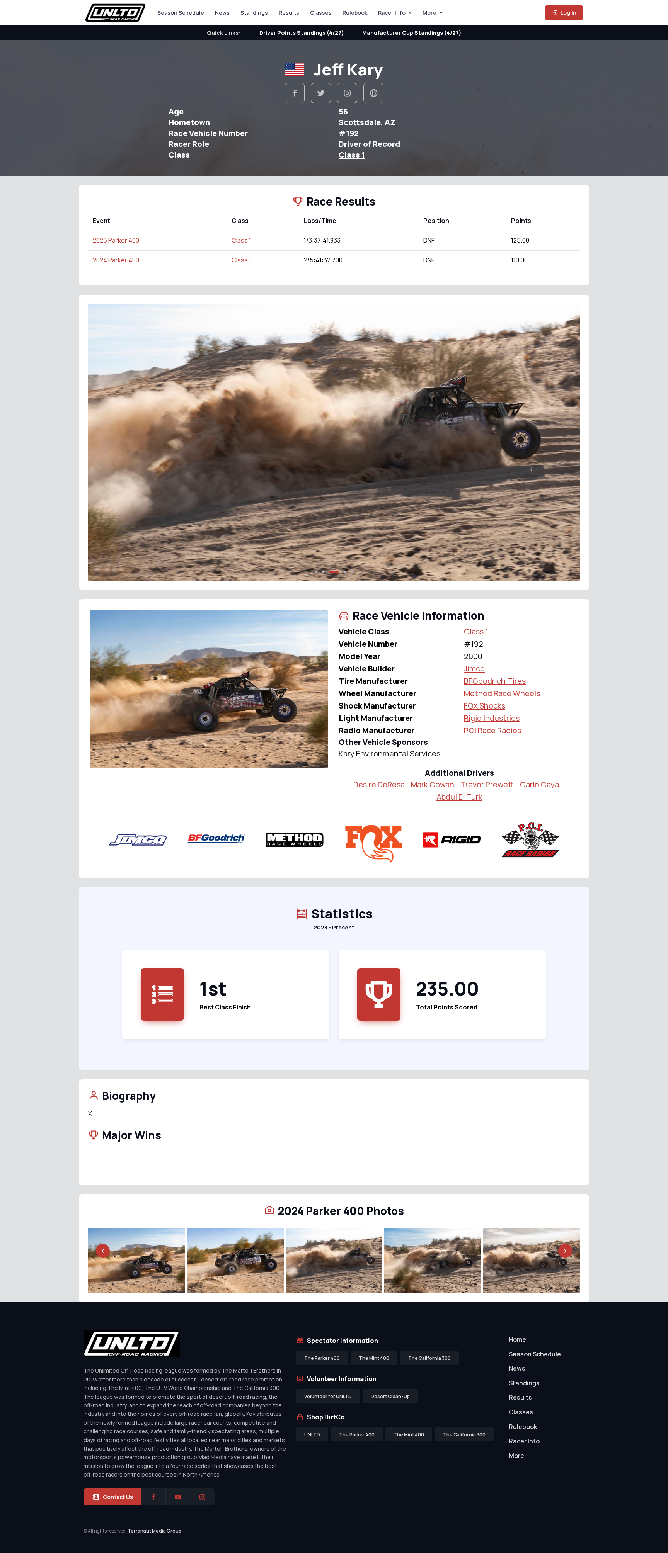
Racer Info (392, 12)
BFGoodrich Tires (495, 681)
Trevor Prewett (487, 784)
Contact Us (118, 1496)
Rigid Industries (492, 718)
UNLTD (312, 1434)
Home (517, 1339)
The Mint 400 (374, 1358)
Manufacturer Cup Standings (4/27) (411, 32)
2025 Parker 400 (116, 240)
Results (289, 12)
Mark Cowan (432, 784)
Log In (567, 12)
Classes (321, 12)
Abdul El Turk (459, 797)
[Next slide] (565, 442)
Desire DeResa (379, 784)
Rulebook (355, 12)
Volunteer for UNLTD (328, 1396)
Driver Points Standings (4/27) (301, 32)
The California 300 (429, 1358)
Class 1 (352, 155)
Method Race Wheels (502, 693)
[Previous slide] (103, 442)
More (429, 12)
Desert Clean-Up (390, 1396)
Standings (254, 12)
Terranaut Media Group (154, 1531)
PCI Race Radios (492, 730)
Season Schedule (180, 12)
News (222, 12)
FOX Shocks (484, 705)
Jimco (474, 668)
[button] (316, 572)
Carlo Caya (539, 784)
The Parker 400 (322, 1358)
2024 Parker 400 (116, 260)
